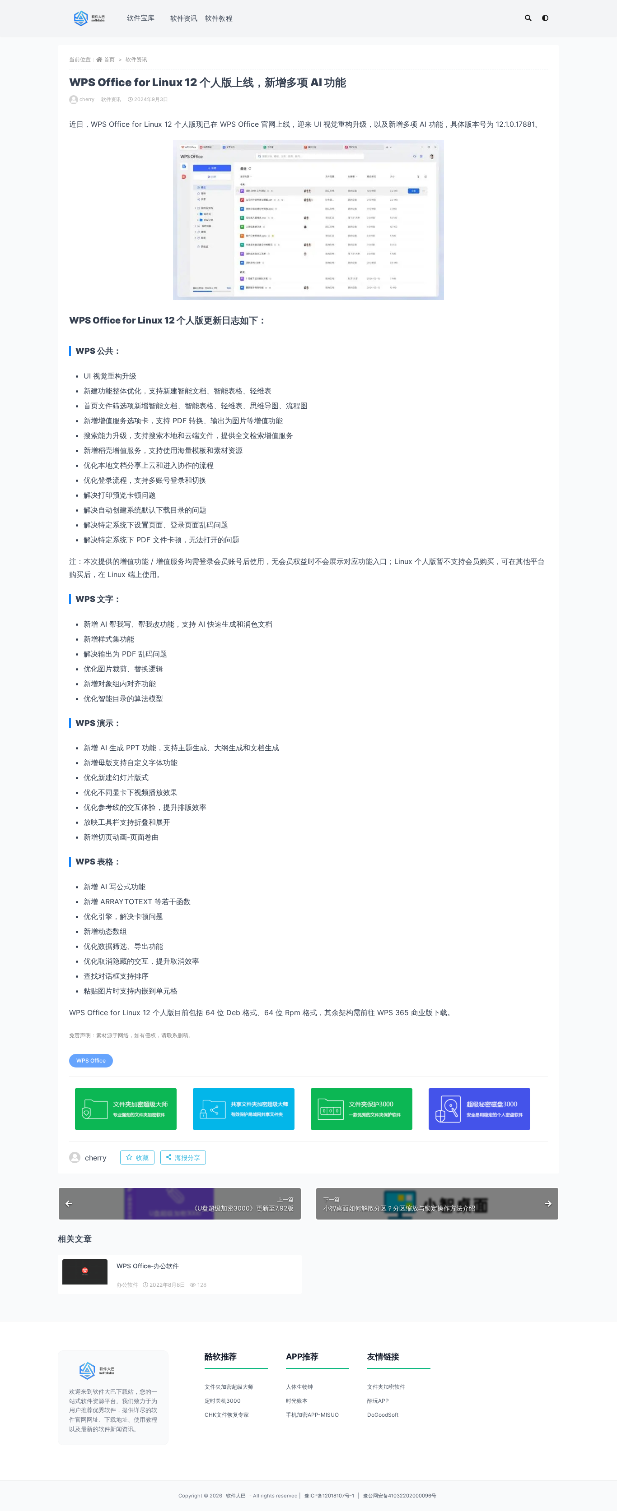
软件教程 (219, 18)
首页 (109, 59)
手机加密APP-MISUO (312, 1414)
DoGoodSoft (382, 1414)
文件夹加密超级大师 (229, 1386)
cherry (86, 99)
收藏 (142, 1157)
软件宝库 (140, 18)
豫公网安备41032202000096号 (399, 1496)
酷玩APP (378, 1400)
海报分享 (187, 1157)
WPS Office (91, 1060)
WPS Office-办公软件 (148, 1266)
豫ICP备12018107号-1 (329, 1496)
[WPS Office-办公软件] (85, 1272)
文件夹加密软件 (386, 1386)
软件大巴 (236, 1496)
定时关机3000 (223, 1400)
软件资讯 (184, 18)
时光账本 (297, 1400)
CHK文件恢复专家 (227, 1414)
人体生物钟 (299, 1386)
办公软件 (127, 1284)
